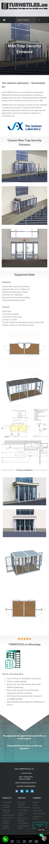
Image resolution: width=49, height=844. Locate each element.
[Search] (38, 20)
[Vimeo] (22, 791)
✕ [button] (46, 828)
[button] (4, 20)
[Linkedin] (27, 791)
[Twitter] (32, 791)
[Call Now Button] (5, 839)
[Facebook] (16, 791)
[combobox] (26, 20)
